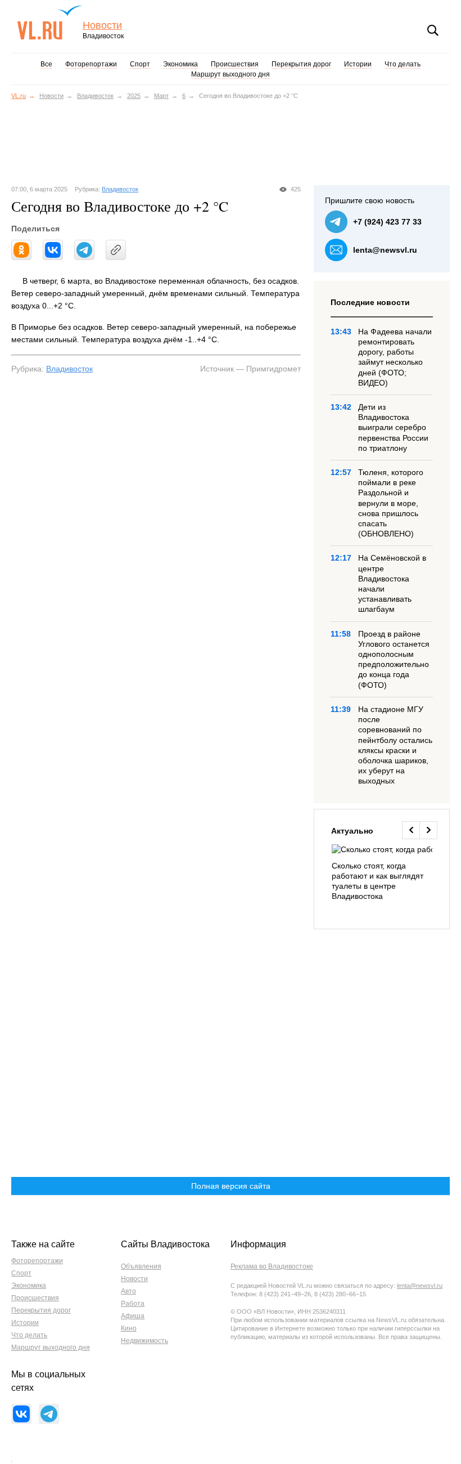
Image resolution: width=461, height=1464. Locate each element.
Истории (358, 64)
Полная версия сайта (230, 1185)
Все (46, 64)
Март (161, 95)
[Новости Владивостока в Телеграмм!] (49, 1414)
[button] (410, 830)
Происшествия (235, 64)
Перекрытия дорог (301, 64)
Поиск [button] (433, 30)
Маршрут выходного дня (230, 74)
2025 (134, 95)
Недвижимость (144, 1341)
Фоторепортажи (91, 64)
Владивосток (95, 95)
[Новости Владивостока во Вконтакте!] (21, 1414)
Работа (132, 1304)
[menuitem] (382, 872)
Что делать (403, 64)
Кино (129, 1328)
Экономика (180, 64)
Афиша (132, 1316)
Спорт (140, 64)
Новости (102, 25)
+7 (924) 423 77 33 (387, 221)
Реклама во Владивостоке (272, 1266)
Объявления (141, 1266)
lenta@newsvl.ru (385, 249)
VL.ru (50, 22)
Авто (128, 1291)
